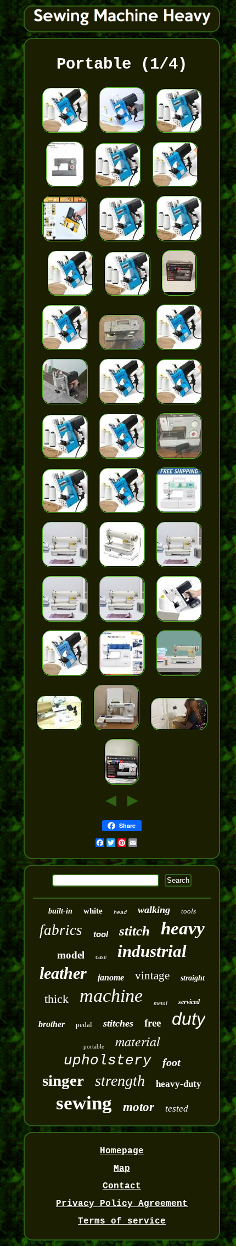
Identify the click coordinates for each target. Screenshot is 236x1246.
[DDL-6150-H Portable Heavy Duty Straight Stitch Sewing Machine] (179, 676)
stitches (118, 1023)
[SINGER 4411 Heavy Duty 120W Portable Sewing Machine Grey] (65, 188)
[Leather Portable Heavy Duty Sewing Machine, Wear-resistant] (122, 568)
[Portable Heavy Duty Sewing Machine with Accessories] (179, 513)
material (137, 1041)
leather (63, 973)
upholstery (107, 1060)
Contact (122, 1186)
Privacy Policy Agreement (122, 1204)
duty (188, 1019)
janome (111, 977)
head (120, 913)
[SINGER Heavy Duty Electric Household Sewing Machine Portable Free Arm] (122, 351)
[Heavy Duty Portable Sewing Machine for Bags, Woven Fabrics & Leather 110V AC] (65, 242)
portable (93, 1046)
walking (154, 909)
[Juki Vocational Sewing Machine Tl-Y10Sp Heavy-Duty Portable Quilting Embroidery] (116, 731)
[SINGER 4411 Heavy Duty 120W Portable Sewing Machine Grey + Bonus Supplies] (122, 785)
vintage (152, 975)
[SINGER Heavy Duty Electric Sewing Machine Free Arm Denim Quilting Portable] (179, 459)
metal (160, 1003)
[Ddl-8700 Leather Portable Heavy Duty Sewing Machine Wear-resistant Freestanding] (65, 568)
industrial (152, 951)
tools (188, 911)
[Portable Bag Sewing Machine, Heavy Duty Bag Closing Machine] (65, 133)
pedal (84, 1025)
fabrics (61, 930)
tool (100, 934)
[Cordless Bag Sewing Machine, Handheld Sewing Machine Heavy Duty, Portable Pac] (179, 622)
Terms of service (122, 1221)
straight (193, 978)
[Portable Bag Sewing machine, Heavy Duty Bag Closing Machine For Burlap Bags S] (65, 676)
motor (138, 1107)
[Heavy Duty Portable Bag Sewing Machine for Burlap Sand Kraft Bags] (179, 351)
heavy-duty (178, 1084)
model (71, 955)
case (100, 957)
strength (120, 1080)
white (93, 910)
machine (111, 995)
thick (56, 999)
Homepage (122, 1151)
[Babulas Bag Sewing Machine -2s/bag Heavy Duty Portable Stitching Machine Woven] (122, 133)
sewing (84, 1103)
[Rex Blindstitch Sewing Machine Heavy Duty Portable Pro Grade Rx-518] (59, 731)
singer (63, 1080)
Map (122, 1169)
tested (176, 1108)
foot (171, 1062)
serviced (189, 1002)
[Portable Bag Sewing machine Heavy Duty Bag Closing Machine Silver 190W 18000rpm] (65, 405)
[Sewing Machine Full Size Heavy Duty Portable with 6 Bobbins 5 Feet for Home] (122, 676)
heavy (183, 928)
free (152, 1023)
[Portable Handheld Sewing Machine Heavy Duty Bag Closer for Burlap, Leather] (179, 242)
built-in (60, 911)
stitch (134, 930)
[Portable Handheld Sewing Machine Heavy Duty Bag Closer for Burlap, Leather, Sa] (179, 133)
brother (51, 1024)
